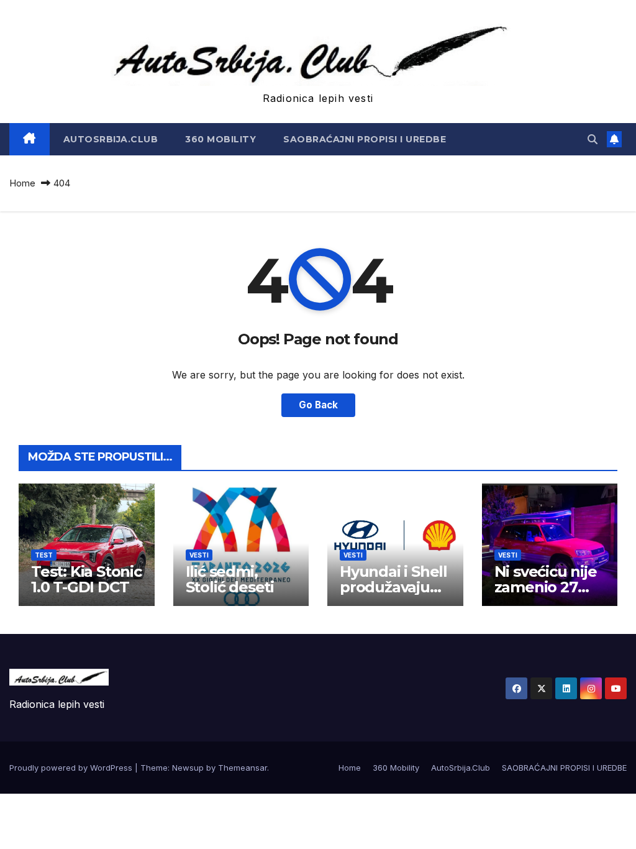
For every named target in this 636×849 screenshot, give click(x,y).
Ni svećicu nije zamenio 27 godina (545, 587)
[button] (592, 139)
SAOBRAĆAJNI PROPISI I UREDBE (364, 139)
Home (22, 183)
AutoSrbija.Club (110, 139)
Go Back (318, 405)
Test (44, 555)
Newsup (188, 768)
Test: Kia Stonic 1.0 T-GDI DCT (86, 579)
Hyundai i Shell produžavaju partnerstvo (393, 587)
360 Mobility (220, 139)
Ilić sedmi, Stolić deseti (230, 579)
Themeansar (242, 768)
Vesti (199, 555)
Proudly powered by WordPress (72, 768)
